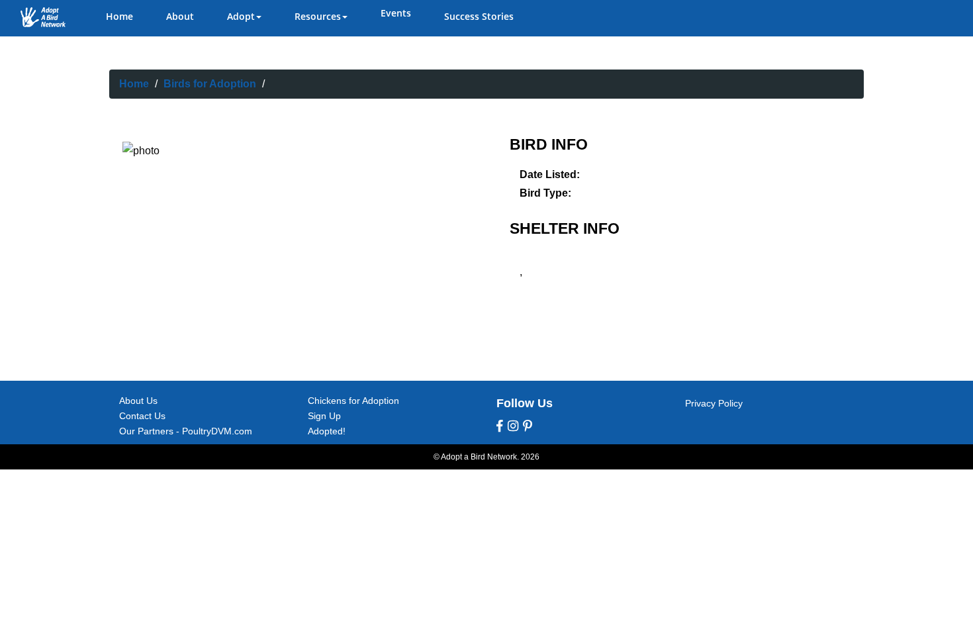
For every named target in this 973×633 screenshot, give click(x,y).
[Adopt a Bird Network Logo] (43, 17)
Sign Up (324, 416)
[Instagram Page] (513, 426)
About (180, 16)
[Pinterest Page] (527, 426)
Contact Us (142, 416)
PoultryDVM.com (217, 431)
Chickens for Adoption (353, 400)
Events (396, 13)
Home (119, 16)
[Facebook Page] (499, 426)
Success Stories (479, 16)
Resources (318, 16)
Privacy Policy (714, 403)
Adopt (241, 16)
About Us (138, 400)
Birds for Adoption (209, 83)
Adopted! (327, 431)
